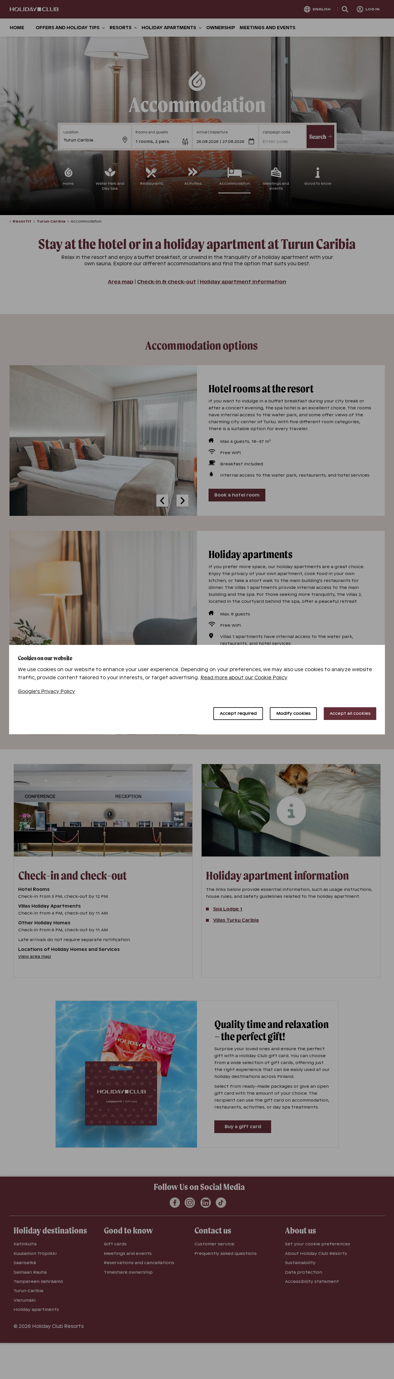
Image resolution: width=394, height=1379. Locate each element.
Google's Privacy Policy (46, 691)
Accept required (238, 713)
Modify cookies (293, 713)
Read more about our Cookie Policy (243, 678)
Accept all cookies (350, 713)
